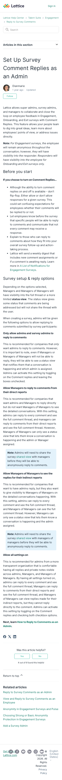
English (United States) (54, 754)
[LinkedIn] (14, 636)
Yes (22, 656)
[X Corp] (9, 636)
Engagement (52, 17)
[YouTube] (23, 762)
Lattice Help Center (13, 17)
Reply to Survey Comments (21, 21)
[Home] (13, 6)
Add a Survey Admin (15, 725)
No (40, 656)
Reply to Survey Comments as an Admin (27, 692)
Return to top (11, 675)
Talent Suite (35, 17)
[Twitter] (11, 762)
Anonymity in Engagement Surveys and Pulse (30, 709)
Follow (10, 96)
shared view (23, 456)
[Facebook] (4, 636)
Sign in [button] (51, 5)
